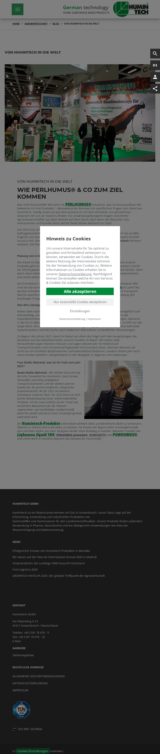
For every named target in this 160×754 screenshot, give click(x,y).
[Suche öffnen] (155, 53)
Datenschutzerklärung (75, 274)
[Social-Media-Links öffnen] (155, 88)
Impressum (94, 319)
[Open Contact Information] (155, 77)
